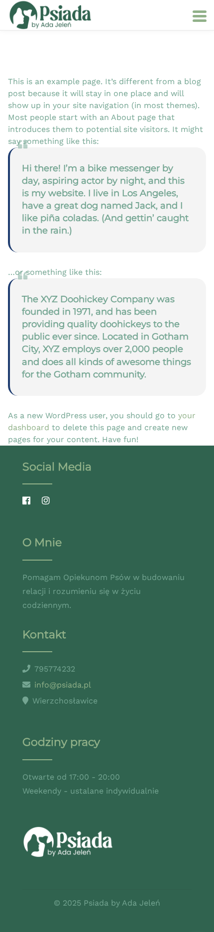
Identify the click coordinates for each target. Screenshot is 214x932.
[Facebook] (28, 501)
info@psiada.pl (62, 685)
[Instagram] (48, 501)
